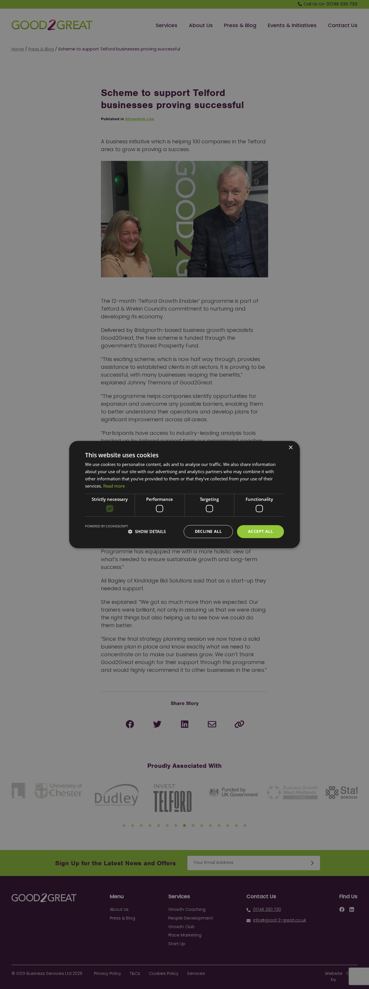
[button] (147, 531)
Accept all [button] (260, 531)
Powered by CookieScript (106, 526)
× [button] (290, 447)
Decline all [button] (208, 531)
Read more (114, 486)
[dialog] (184, 494)
